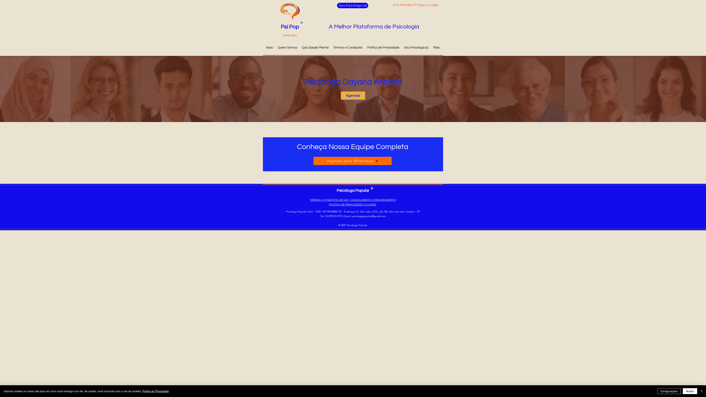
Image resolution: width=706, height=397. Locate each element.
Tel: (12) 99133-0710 (331, 216)
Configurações (669, 391)
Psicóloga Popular (353, 190)
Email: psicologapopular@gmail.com (365, 216)
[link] (353, 96)
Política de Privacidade (155, 391)
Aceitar (690, 391)
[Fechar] (701, 391)
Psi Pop (290, 27)
